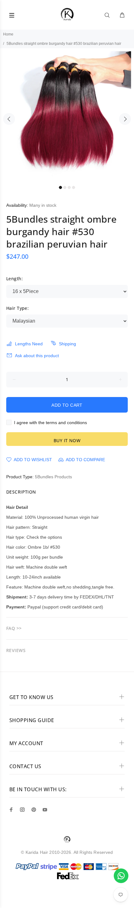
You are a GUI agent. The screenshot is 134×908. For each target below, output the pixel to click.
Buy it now (67, 440)
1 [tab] (60, 187)
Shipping (67, 343)
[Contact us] (121, 875)
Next (125, 119)
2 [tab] (64, 187)
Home (8, 34)
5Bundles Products (53, 476)
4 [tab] (73, 187)
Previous (9, 119)
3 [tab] (69, 187)
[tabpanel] (67, 115)
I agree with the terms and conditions (50, 422)
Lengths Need (29, 343)
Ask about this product (37, 355)
